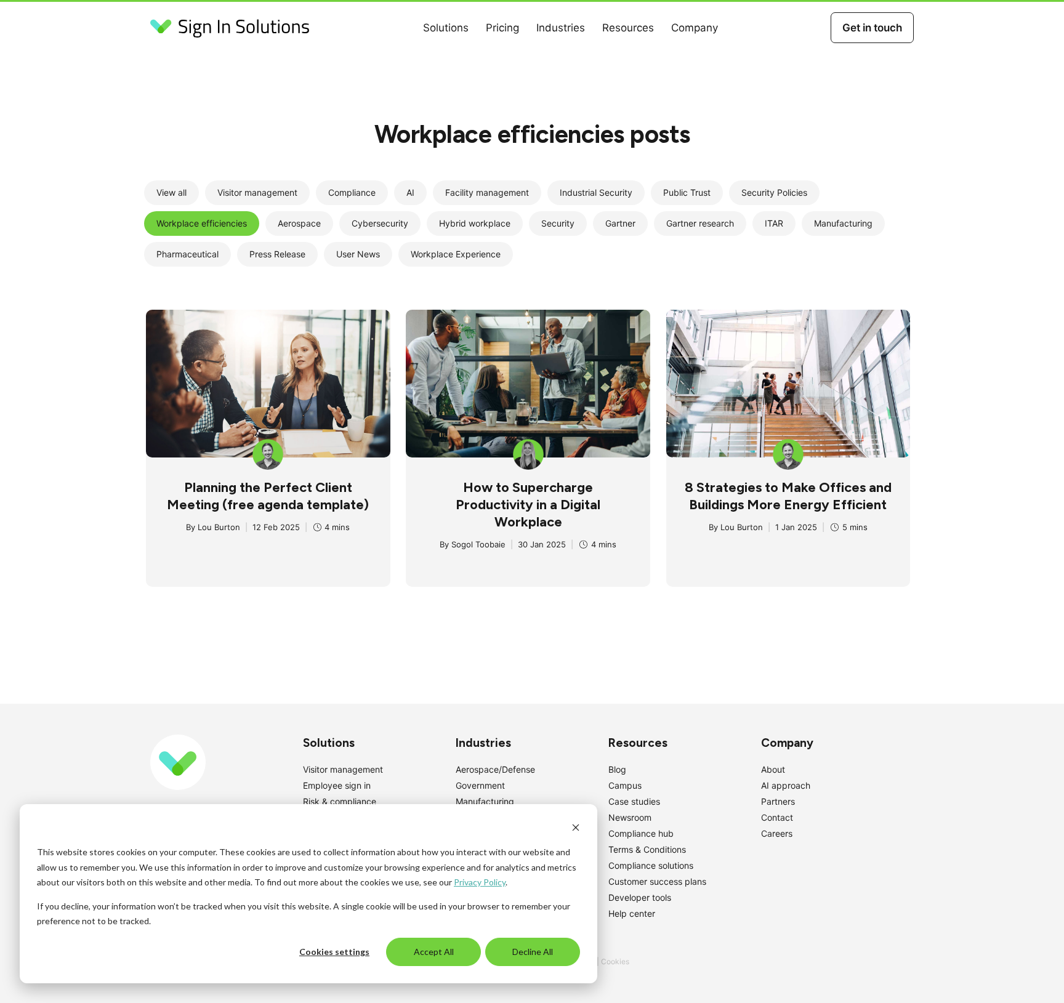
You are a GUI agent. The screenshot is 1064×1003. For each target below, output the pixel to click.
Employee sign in (337, 785)
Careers (776, 833)
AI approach (785, 785)
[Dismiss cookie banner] (575, 829)
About (773, 769)
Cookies (615, 961)
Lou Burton (219, 527)
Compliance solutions (650, 865)
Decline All (532, 951)
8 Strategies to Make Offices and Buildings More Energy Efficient (788, 496)
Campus (625, 785)
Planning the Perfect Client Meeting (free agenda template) (268, 496)
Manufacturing (485, 801)
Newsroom (629, 817)
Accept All (434, 951)
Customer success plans (657, 881)
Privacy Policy (480, 882)
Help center (631, 913)
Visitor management (343, 769)
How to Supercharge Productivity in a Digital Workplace (528, 504)
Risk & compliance (339, 801)
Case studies (634, 801)
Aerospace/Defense (495, 769)
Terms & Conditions (647, 849)
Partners (778, 801)
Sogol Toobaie (478, 544)
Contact (777, 817)
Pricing (502, 28)
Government (480, 785)
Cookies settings (334, 951)
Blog (617, 769)
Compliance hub (641, 833)
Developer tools (639, 897)
